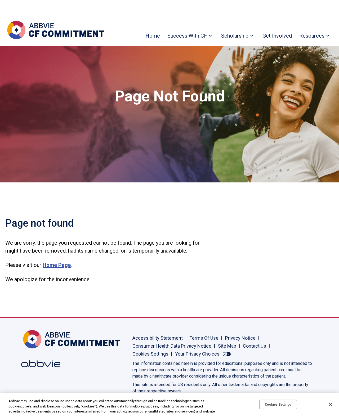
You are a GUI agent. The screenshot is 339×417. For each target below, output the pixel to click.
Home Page (57, 265)
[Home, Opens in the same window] (38, 339)
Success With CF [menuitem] (187, 36)
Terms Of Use (203, 338)
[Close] (330, 404)
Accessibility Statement (157, 338)
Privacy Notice (240, 338)
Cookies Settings (150, 354)
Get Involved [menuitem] (277, 36)
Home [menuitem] (152, 36)
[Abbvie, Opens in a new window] (38, 363)
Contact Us (254, 346)
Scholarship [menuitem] (234, 36)
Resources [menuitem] (311, 36)
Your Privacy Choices (197, 354)
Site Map (227, 346)
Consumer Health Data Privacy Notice (171, 346)
